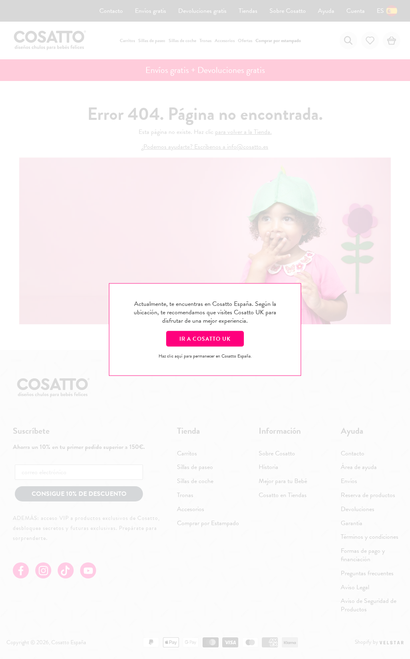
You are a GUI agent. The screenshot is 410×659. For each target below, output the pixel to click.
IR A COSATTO (205, 339)
